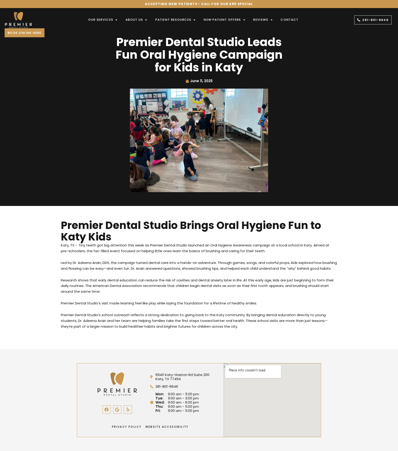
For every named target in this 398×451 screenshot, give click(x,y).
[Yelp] (128, 409)
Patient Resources (173, 19)
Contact (289, 19)
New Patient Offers (222, 19)
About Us (134, 19)
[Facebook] (106, 409)
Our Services (100, 19)
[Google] (117, 409)
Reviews (260, 19)
